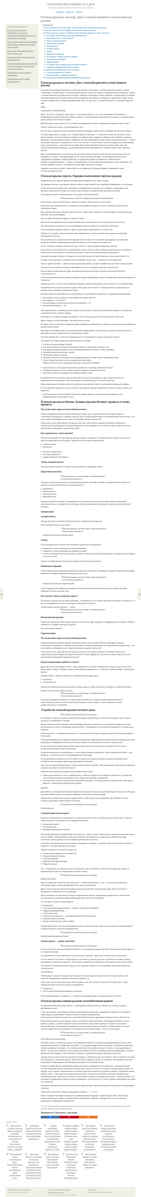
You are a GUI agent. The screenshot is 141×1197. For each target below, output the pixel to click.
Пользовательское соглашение (62, 1189)
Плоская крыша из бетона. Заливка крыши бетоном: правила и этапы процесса (77, 33)
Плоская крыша (51, 1106)
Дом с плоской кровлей (63, 1106)
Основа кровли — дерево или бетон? (62, 75)
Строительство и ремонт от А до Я (70, 4)
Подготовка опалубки (55, 43)
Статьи (79, 11)
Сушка (49, 51)
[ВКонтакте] (50, 1117)
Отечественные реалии (76, 1106)
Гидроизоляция (53, 62)
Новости (70, 11)
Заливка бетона (53, 48)
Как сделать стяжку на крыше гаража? (62, 56)
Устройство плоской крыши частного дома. (62, 69)
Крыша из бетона (89, 1106)
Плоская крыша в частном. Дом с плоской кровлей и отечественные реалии (76, 27)
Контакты (50, 1189)
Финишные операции (55, 54)
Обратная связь (92, 1189)
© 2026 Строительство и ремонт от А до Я (19, 1189)
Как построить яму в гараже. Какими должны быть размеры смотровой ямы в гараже (22, 44)
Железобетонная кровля (65, 1108)
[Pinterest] (69, 1117)
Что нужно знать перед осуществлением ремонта (67, 35)
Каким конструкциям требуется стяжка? (63, 67)
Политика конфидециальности (56, 1192)
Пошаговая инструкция (56, 59)
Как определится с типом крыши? (60, 38)
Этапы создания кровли (56, 41)
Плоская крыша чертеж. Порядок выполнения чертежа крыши (70, 30)
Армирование (52, 46)
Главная (60, 11)
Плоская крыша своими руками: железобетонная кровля (68, 77)
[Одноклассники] (88, 1117)
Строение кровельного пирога (59, 72)
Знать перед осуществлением (102, 1106)
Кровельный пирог (53, 1108)
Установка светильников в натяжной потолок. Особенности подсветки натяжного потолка (22, 66)
